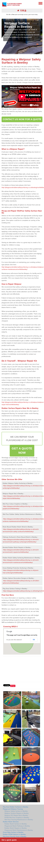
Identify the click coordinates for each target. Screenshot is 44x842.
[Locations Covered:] (2, 3)
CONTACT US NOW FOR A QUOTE (22, 119)
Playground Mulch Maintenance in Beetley (18, 830)
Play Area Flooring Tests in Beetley (14, 836)
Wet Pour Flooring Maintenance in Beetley (18, 819)
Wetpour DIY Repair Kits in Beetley (16, 815)
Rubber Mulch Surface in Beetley (15, 824)
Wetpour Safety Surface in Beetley (16, 811)
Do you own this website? (14, 639)
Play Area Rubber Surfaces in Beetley (15, 807)
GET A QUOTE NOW (22, 450)
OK (34, 639)
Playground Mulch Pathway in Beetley (17, 826)
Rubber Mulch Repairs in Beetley (15, 828)
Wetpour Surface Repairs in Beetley (16, 813)
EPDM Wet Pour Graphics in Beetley (16, 817)
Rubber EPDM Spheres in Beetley (14, 834)
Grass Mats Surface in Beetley (13, 832)
